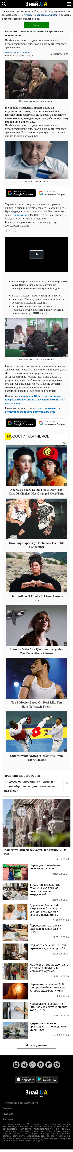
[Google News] (40, 1064)
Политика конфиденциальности (20, 1102)
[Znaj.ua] (36, 4)
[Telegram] (24, 1064)
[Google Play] (47, 1079)
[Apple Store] (25, 1079)
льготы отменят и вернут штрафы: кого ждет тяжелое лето (32, 410)
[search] (4, 4)
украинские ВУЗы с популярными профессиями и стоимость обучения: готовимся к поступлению (35, 399)
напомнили (20, 215)
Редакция (8, 1113)
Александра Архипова (18, 52)
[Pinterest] (56, 1064)
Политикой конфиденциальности (39, 14)
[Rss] (16, 1064)
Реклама (7, 1108)
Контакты (8, 1119)
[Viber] (32, 1064)
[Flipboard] (48, 1064)
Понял (36, 25)
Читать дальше (36, 1045)
